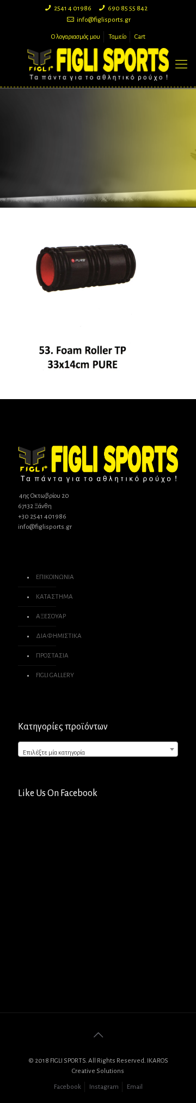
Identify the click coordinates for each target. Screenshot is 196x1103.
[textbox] (98, 753)
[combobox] (98, 749)
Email (135, 1086)
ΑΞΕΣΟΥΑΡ (51, 616)
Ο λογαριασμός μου (75, 36)
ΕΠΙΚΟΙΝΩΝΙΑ (55, 577)
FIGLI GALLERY (55, 675)
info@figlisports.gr (104, 19)
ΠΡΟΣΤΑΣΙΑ (52, 655)
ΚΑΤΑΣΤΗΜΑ (54, 596)
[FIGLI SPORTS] (98, 64)
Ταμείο (117, 36)
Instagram (104, 1086)
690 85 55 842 (128, 8)
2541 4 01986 (72, 8)
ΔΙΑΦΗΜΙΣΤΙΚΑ (59, 636)
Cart (139, 36)
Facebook (67, 1086)
